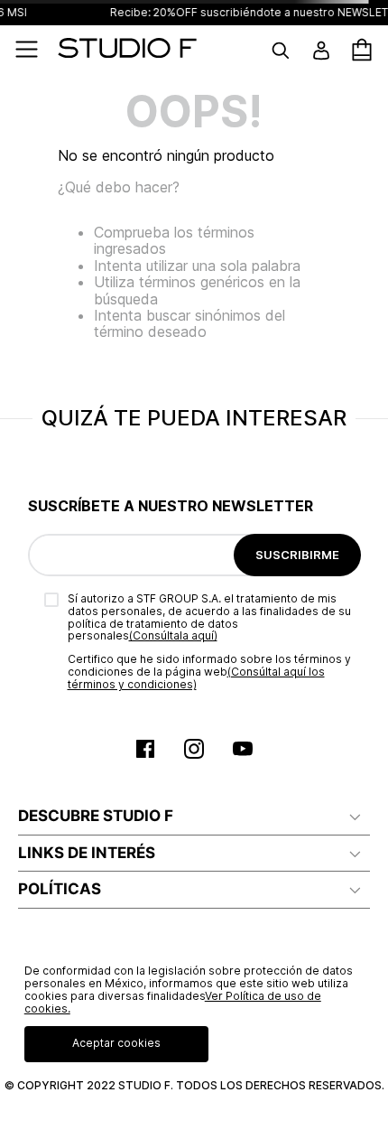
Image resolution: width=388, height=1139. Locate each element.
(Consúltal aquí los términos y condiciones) (196, 678)
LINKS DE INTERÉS (86, 853)
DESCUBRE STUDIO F (95, 816)
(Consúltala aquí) (173, 635)
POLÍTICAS (59, 889)
